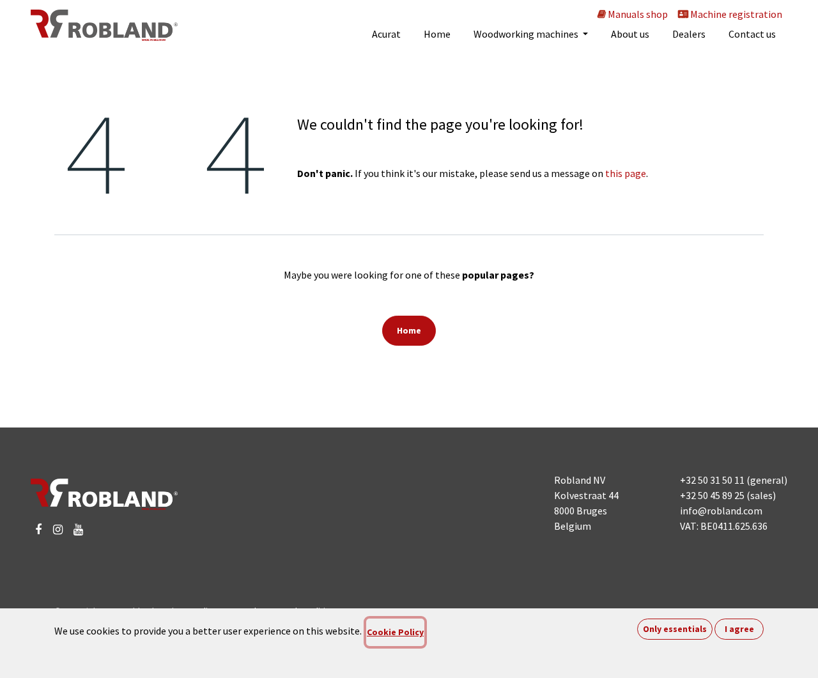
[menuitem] (386, 34)
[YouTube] (78, 529)
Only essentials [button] (675, 629)
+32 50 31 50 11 (712, 480)
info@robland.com (721, 510)
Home (409, 330)
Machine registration (735, 14)
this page (625, 173)
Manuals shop (637, 14)
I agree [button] (739, 629)
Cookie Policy (395, 632)
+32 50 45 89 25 (712, 495)
